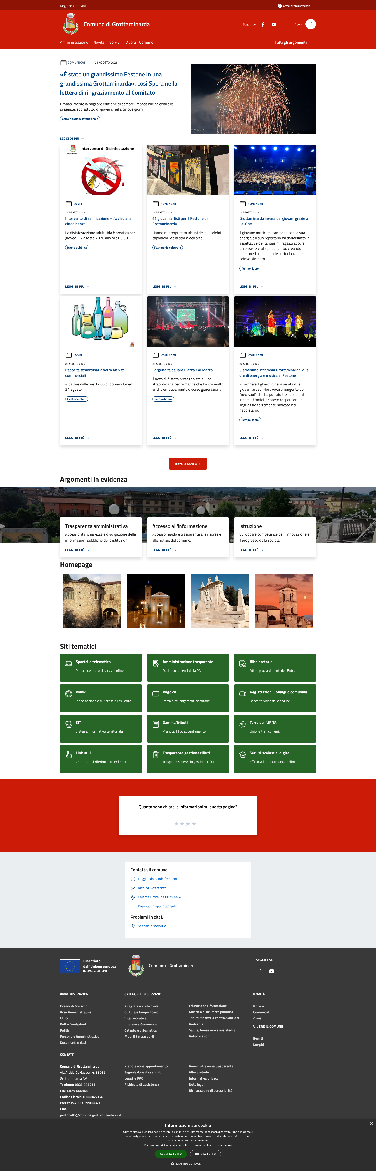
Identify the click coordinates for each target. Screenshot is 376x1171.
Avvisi (78, 204)
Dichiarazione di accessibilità (210, 1090)
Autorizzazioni (199, 1036)
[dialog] (188, 1145)
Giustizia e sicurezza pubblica (211, 1011)
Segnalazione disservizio (143, 1072)
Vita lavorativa (135, 1018)
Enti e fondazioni (73, 1024)
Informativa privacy (203, 1078)
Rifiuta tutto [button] (205, 1154)
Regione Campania (73, 5)
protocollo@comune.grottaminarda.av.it (90, 1115)
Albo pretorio (199, 1072)
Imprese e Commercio (140, 1024)
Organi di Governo (73, 1006)
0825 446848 (77, 1090)
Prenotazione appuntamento (146, 1066)
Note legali (197, 1084)
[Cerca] (311, 24)
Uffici (64, 1018)
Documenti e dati (73, 1042)
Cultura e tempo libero (141, 1012)
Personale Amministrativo (79, 1036)
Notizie (258, 1006)
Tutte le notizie (186, 463)
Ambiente (196, 1024)
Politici (65, 1030)
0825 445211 (85, 1084)
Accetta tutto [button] (171, 1154)
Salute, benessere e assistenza (212, 1030)
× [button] (371, 1123)
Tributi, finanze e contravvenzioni (214, 1017)
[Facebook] (261, 24)
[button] (187, 1163)
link (230, 1145)
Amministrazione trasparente (211, 1066)
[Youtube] (272, 24)
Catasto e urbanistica (140, 1030)
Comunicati (77, 62)
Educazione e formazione (208, 1005)
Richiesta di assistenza (141, 1084)
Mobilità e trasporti (139, 1036)
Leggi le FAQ (133, 1078)
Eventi (258, 1038)
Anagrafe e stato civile (141, 1006)
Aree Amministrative (75, 1012)
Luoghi (258, 1044)
